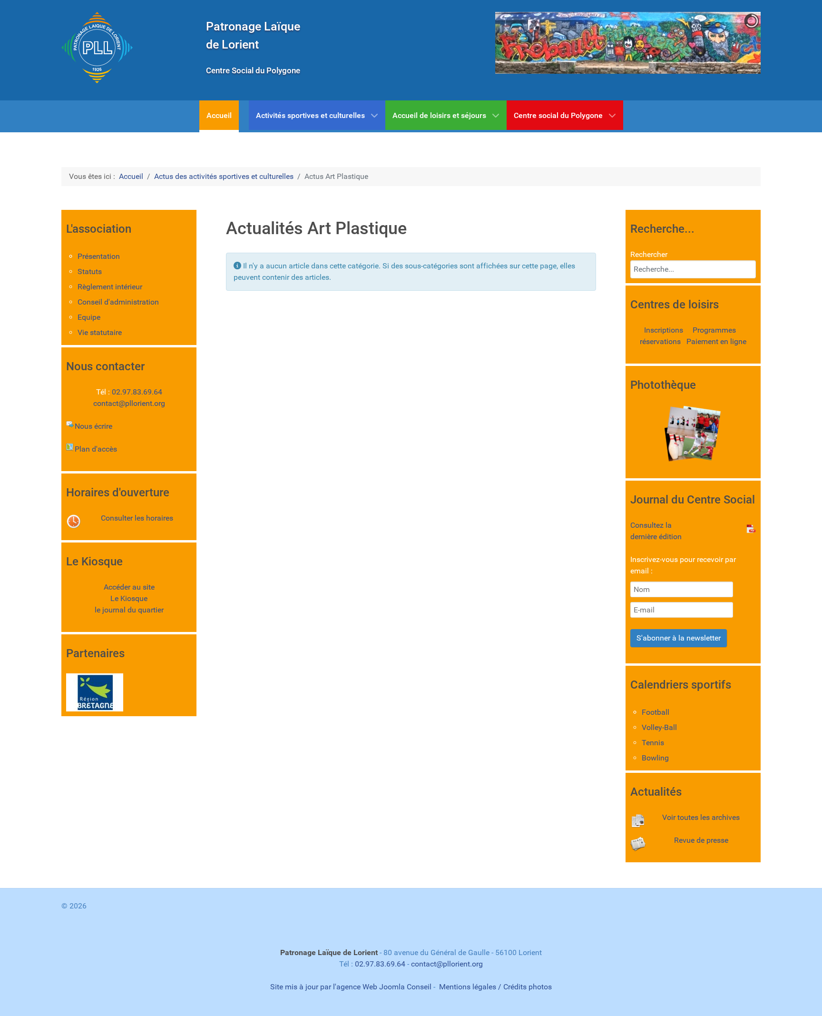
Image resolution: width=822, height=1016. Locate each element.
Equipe (89, 317)
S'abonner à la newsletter (678, 637)
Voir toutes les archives (701, 817)
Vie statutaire (100, 332)
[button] (731, 42)
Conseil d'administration (118, 301)
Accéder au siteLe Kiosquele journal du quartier (129, 598)
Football (655, 712)
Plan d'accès (96, 449)
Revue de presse (701, 840)
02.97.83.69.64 (137, 391)
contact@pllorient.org (129, 403)
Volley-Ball (659, 727)
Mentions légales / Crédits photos (495, 986)
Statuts (90, 271)
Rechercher (648, 254)
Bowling (655, 757)
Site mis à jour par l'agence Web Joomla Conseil (350, 986)
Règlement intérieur (110, 286)
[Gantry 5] (97, 47)
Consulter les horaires (137, 518)
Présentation (99, 256)
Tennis (653, 742)
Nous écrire (93, 426)
